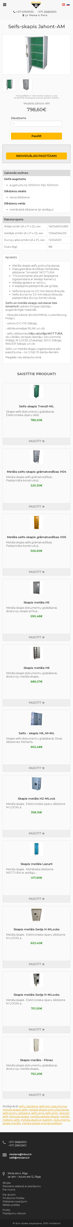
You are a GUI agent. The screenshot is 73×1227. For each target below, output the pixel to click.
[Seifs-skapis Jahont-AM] (36, 54)
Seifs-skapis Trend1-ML (36, 406)
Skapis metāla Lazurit (36, 864)
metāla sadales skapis (44, 1116)
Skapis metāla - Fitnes (36, 1060)
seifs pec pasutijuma (53, 1106)
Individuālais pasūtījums (36, 156)
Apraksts (11, 257)
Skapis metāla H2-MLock (36, 798)
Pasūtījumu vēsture (14, 1213)
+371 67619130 (25, 11)
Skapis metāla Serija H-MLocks (37, 929)
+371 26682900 (47, 11)
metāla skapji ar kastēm (36, 1120)
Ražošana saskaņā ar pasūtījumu (22, 1186)
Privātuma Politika (13, 1198)
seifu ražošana (28, 1106)
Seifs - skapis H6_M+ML (36, 733)
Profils (6, 1210)
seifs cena (37, 1113)
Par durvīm (9, 1194)
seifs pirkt (51, 1113)
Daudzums (18, 118)
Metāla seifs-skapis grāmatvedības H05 (36, 537)
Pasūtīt (36, 136)
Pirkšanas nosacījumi (15, 1201)
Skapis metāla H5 (36, 602)
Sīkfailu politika (11, 1204)
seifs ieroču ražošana (16, 1113)
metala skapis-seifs (15, 1109)
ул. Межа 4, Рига (36, 15)
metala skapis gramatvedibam (42, 1123)
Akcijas (7, 1182)
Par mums (9, 1189)
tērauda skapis (19, 1116)
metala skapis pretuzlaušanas (49, 1109)
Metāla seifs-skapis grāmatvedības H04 (36, 471)
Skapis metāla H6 (37, 668)
